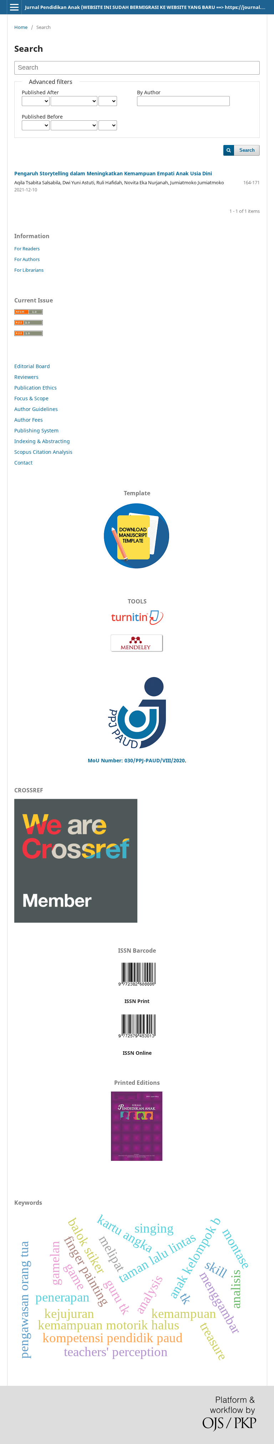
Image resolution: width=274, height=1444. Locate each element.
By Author (149, 92)
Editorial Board (32, 366)
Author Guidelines (36, 409)
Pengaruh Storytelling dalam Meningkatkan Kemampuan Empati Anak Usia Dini (113, 173)
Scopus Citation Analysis (43, 451)
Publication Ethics (35, 387)
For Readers (27, 248)
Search (247, 150)
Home (20, 27)
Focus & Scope (31, 398)
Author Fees (28, 419)
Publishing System (36, 430)
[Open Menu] (14, 7)
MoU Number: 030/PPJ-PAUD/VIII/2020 (136, 760)
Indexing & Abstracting (42, 441)
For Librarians (29, 270)
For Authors (27, 259)
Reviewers (27, 376)
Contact (23, 462)
